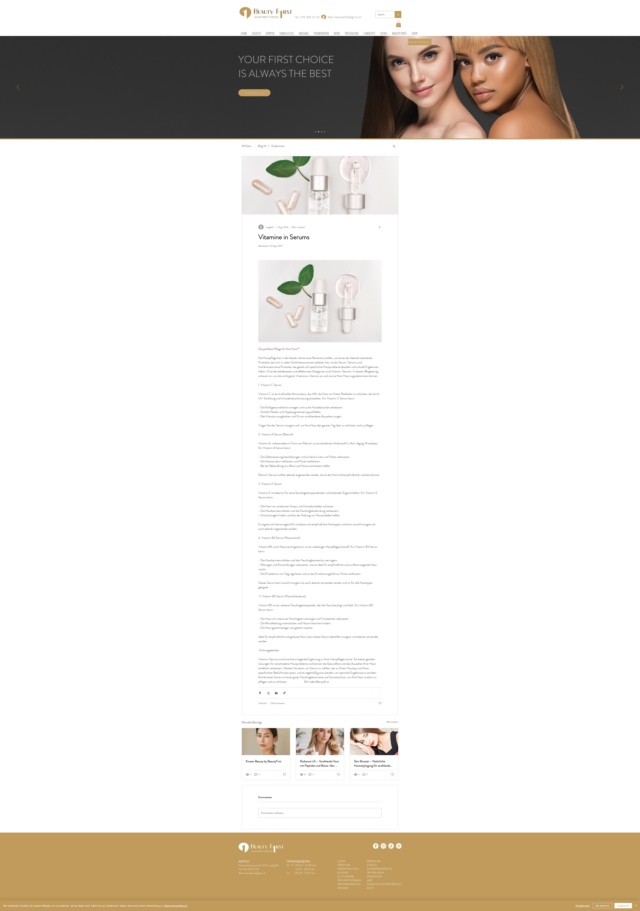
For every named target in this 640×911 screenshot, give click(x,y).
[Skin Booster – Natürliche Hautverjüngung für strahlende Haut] (374, 741)
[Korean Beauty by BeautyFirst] (266, 741)
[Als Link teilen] (284, 692)
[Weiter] (622, 87)
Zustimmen (623, 905)
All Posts (246, 146)
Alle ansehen (392, 721)
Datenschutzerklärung (175, 905)
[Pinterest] (399, 846)
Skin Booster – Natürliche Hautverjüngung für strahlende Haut (372, 763)
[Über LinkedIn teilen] (276, 692)
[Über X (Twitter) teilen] (268, 692)
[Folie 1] (315, 131)
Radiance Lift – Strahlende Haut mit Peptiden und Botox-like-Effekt (319, 763)
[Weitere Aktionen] (380, 227)
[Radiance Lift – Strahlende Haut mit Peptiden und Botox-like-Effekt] (320, 741)
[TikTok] (391, 846)
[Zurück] (18, 87)
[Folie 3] (321, 131)
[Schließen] (636, 905)
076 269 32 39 (309, 17)
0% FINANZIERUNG (349, 884)
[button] (398, 24)
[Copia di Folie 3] (324, 131)
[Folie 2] (318, 131)
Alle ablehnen (602, 905)
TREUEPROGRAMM (349, 880)
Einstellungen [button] (583, 905)
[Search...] (398, 14)
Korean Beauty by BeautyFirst (263, 761)
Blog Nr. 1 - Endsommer (271, 146)
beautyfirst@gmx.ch (347, 17)
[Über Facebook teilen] (260, 692)
